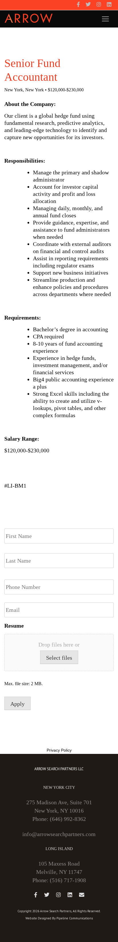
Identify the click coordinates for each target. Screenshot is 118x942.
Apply (17, 704)
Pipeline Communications (74, 918)
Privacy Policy (59, 750)
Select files (59, 658)
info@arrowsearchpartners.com (59, 834)
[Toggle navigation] (105, 19)
